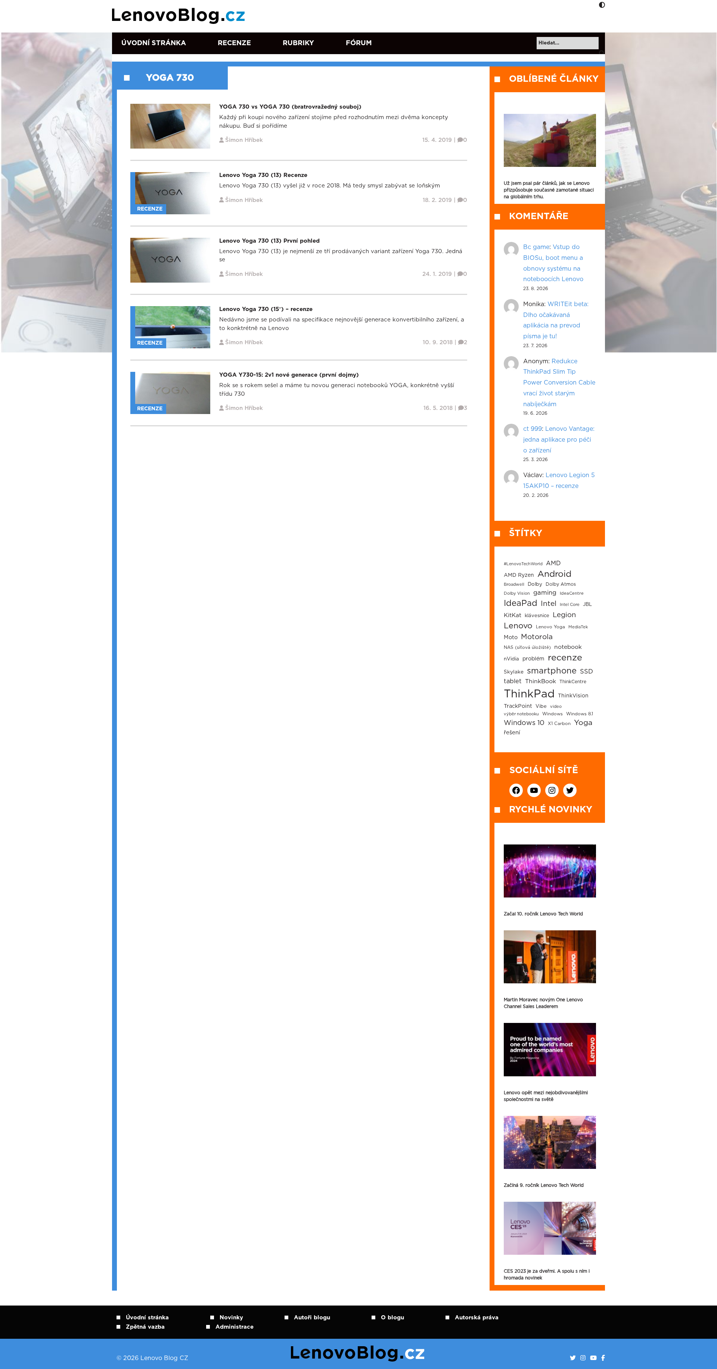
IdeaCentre (572, 593)
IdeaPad (520, 603)
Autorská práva (477, 1317)
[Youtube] (593, 1358)
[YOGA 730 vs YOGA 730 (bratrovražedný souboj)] (170, 126)
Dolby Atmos (561, 584)
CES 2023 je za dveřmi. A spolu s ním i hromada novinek (547, 1274)
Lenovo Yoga (550, 627)
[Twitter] (573, 1358)
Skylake (514, 672)
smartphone (552, 671)
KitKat (512, 615)
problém (533, 659)
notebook (568, 647)
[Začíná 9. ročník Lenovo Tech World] (550, 1142)
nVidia (511, 659)
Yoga (583, 722)
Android (554, 574)
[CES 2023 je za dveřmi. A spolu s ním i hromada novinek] (550, 1228)
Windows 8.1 (579, 714)
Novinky (231, 1317)
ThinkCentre (572, 681)
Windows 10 (524, 723)
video (556, 706)
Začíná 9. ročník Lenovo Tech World (544, 1185)
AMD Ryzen (519, 575)
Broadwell (514, 584)
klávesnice (537, 615)
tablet (513, 681)
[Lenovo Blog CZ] (180, 16)
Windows (552, 714)
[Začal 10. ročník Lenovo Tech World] (550, 870)
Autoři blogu (312, 1317)
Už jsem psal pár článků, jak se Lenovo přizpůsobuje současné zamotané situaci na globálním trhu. (549, 190)
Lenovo (518, 626)
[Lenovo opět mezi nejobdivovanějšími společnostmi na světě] (550, 1049)
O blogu (392, 1317)
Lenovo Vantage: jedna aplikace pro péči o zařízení (559, 440)
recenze (565, 657)
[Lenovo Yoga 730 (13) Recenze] (172, 193)
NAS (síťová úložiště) (527, 647)
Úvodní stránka (153, 43)
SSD (586, 672)
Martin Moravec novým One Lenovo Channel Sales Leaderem (543, 1003)
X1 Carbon (559, 724)
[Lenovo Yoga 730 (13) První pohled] (170, 260)
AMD (553, 563)
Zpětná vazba (145, 1327)
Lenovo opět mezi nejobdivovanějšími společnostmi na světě (546, 1096)
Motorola (537, 637)
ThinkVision (573, 695)
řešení (512, 732)
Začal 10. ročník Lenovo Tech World (543, 914)
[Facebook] (603, 1358)
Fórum (359, 43)
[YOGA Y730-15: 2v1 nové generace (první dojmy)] (172, 393)
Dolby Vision (517, 593)
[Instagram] (583, 1358)
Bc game (536, 247)
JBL (587, 604)
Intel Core (570, 605)
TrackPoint (518, 706)
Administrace (234, 1327)
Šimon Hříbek (244, 140)
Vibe (541, 706)
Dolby (535, 584)
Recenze (234, 43)
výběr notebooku (521, 714)
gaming (544, 593)
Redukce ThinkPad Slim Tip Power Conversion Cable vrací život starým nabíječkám (559, 382)
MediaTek (578, 627)
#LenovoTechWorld (523, 564)
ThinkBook (540, 681)
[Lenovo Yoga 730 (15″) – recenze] (172, 327)
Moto (511, 637)
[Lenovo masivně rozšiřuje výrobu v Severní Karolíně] (550, 140)
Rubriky (298, 43)
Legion (564, 615)
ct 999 (532, 429)
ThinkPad (529, 694)
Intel (548, 603)
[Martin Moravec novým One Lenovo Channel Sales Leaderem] (550, 956)
